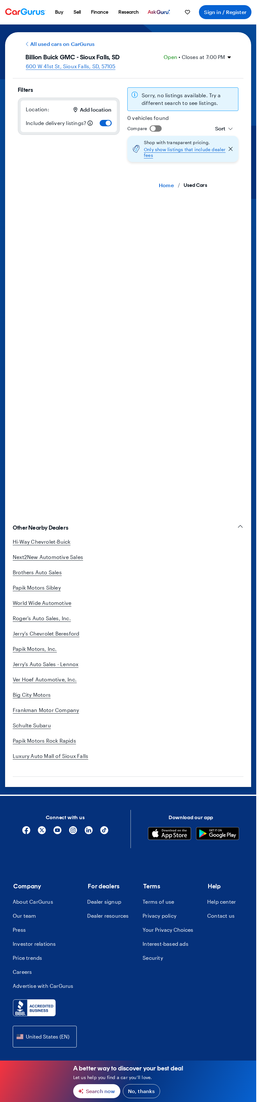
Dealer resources (108, 916)
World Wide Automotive (42, 603)
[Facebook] (26, 832)
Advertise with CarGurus (43, 986)
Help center (221, 902)
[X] (42, 832)
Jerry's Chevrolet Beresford (46, 633)
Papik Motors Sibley (37, 587)
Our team (24, 916)
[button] (182, 149)
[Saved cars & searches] (187, 12)
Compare (137, 128)
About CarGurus (33, 902)
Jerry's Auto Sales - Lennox (45, 664)
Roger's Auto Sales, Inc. (42, 618)
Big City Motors (32, 695)
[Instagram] (73, 832)
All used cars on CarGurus (62, 44)
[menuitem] (59, 12)
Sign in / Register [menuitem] (225, 12)
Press (19, 930)
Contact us (221, 916)
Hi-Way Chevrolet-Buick (41, 542)
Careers (22, 972)
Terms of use (158, 902)
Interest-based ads (165, 944)
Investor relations (34, 944)
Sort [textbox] (220, 128)
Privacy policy (159, 916)
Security (153, 958)
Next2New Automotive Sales (48, 557)
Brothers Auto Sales (37, 572)
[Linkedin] (89, 832)
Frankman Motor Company (46, 710)
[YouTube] (57, 832)
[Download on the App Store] (169, 834)
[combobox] (224, 128)
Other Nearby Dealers (40, 527)
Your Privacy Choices (168, 930)
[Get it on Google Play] (217, 834)
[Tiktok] (104, 832)
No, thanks (141, 1091)
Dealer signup (104, 902)
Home (166, 185)
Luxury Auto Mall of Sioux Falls (50, 756)
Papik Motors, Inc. (35, 649)
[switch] (106, 123)
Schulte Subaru (32, 725)
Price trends (27, 958)
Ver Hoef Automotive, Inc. (45, 679)
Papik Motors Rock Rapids (44, 741)
